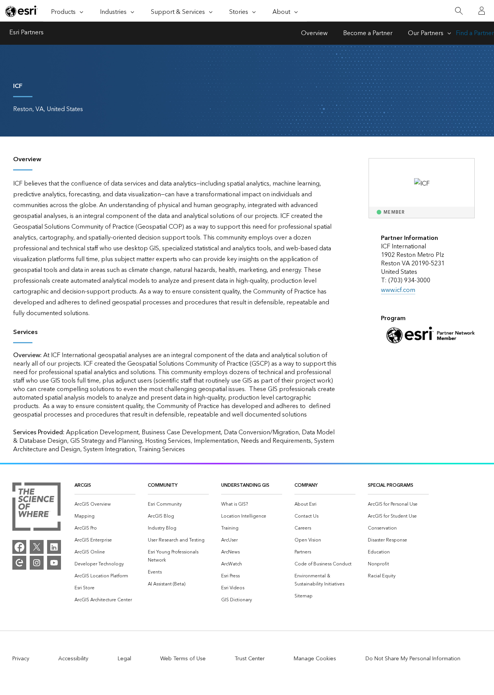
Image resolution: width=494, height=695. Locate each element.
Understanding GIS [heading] (245, 485)
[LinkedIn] (54, 547)
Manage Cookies (315, 658)
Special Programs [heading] (390, 485)
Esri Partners (26, 33)
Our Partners (425, 33)
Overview (314, 33)
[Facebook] (19, 547)
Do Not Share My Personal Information (412, 658)
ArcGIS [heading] (82, 485)
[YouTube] (54, 563)
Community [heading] (163, 485)
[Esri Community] (19, 563)
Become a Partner (367, 33)
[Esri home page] (21, 11)
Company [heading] (306, 485)
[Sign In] (481, 11)
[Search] (458, 11)
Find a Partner (475, 33)
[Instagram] (37, 563)
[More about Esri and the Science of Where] (36, 508)
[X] (37, 547)
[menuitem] (104, 504)
